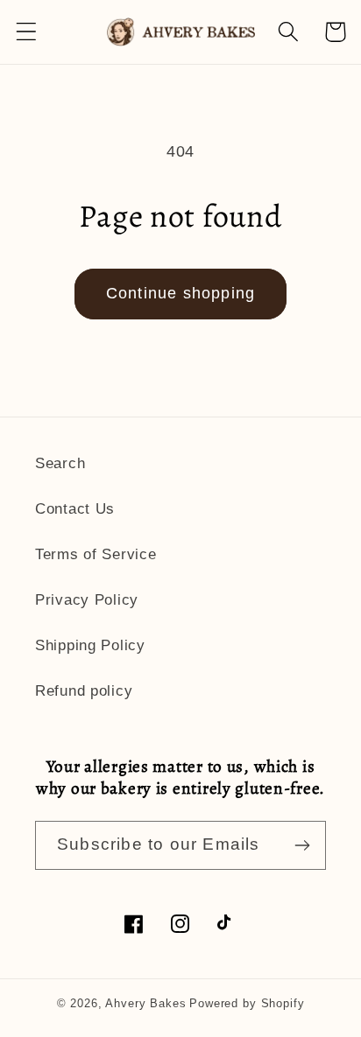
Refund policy (83, 691)
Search (60, 463)
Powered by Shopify (246, 1003)
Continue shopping (180, 293)
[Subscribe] (302, 845)
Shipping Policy (90, 645)
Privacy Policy (86, 600)
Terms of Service (96, 554)
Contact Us (75, 509)
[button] (27, 32)
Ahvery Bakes (145, 1003)
